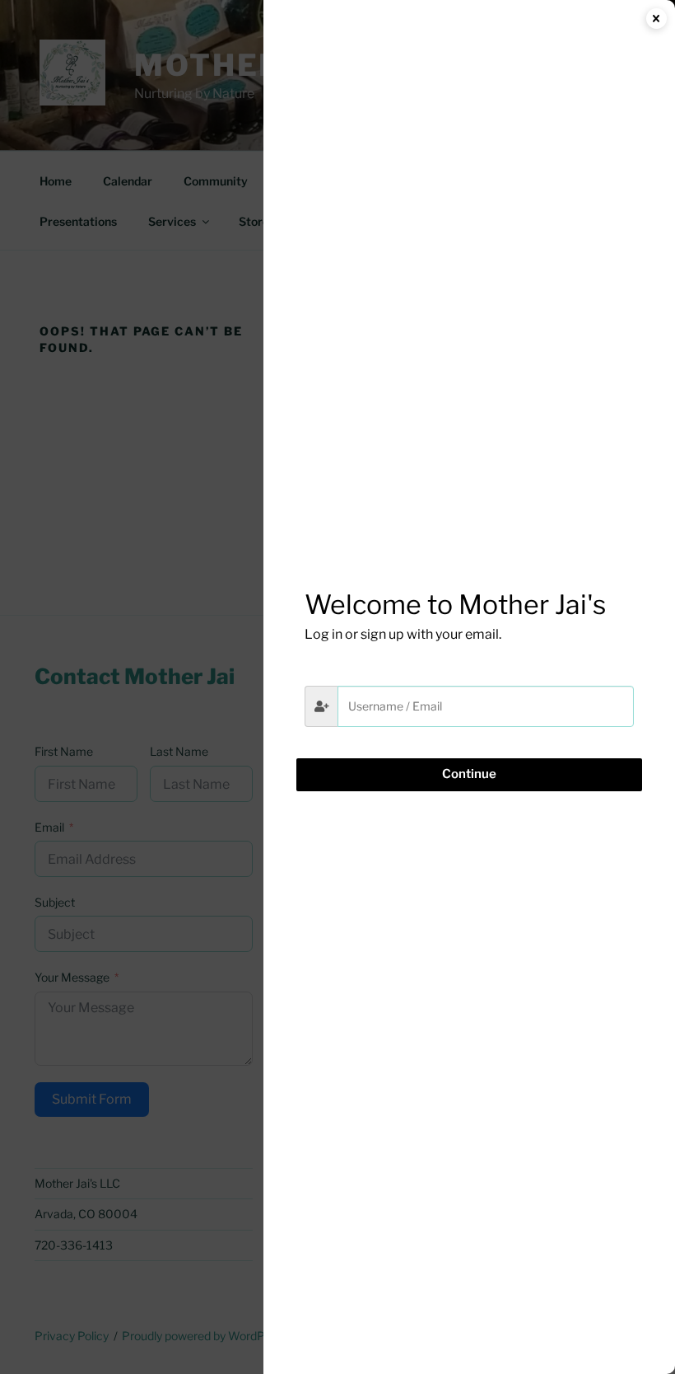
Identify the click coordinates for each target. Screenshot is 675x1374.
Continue (469, 774)
